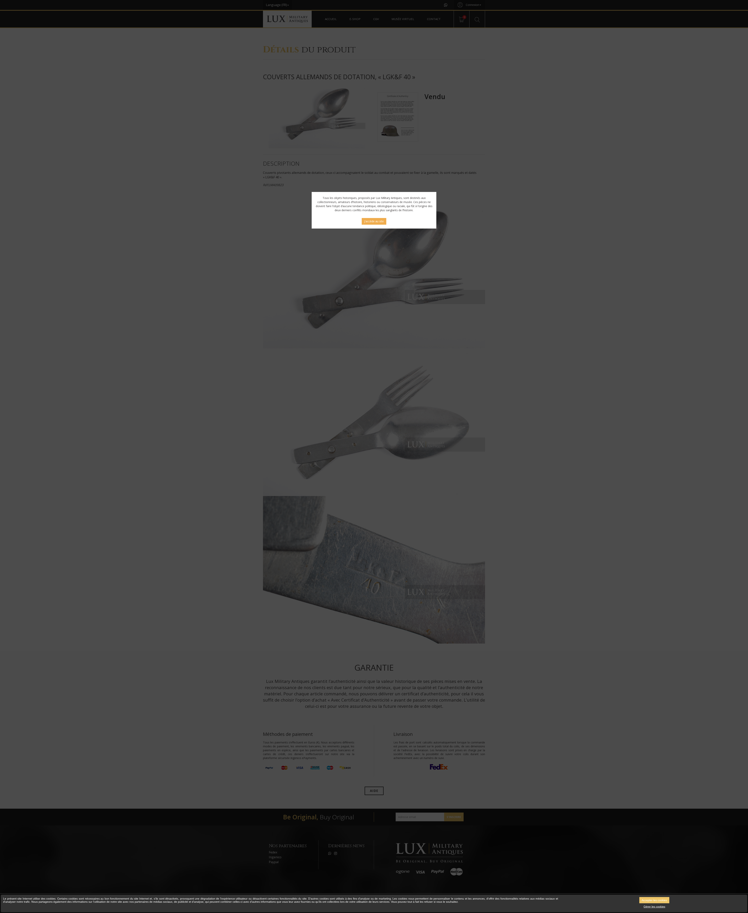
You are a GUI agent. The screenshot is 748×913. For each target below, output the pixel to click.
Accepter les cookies (654, 900)
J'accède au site (374, 221)
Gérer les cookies (654, 906)
